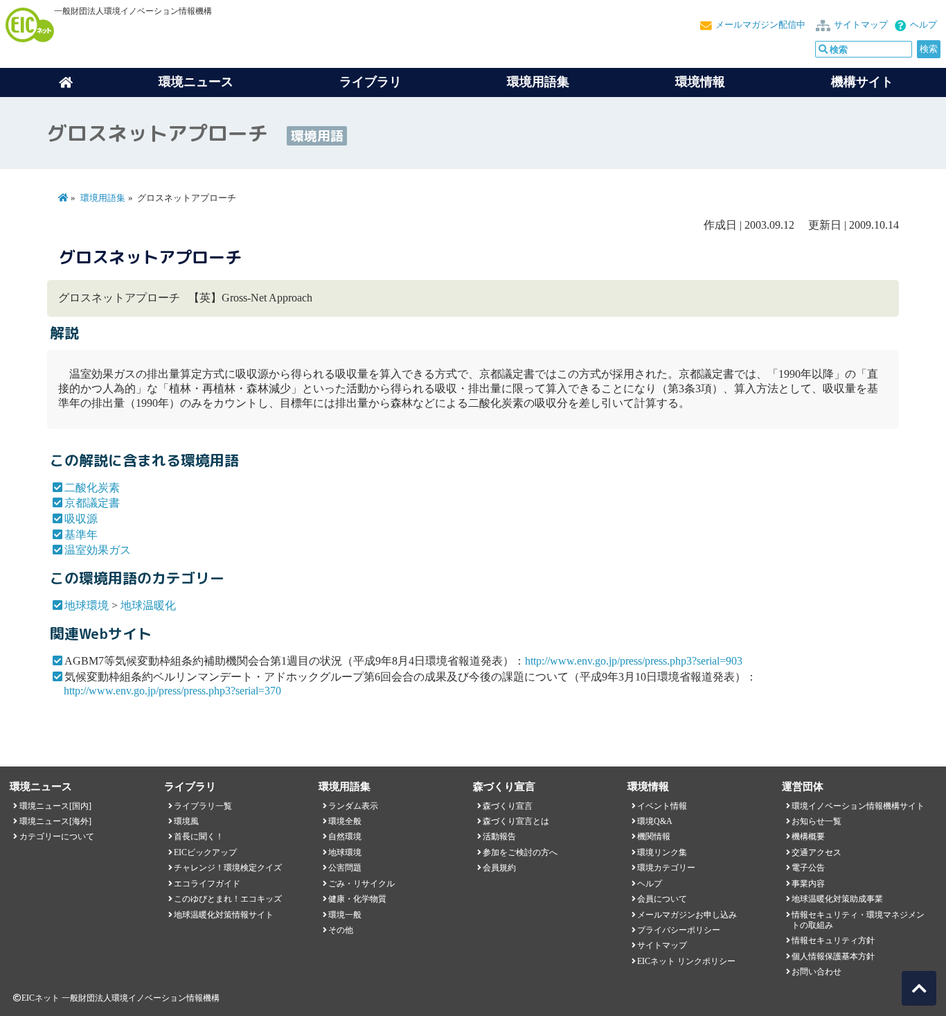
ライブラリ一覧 (203, 806)
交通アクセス (816, 852)
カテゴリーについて (56, 836)
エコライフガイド (207, 883)
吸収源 (81, 519)
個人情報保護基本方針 (833, 956)
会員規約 (499, 868)
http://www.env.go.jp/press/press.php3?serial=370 (172, 691)
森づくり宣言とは (516, 821)
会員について (662, 899)
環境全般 (345, 821)
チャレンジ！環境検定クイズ (228, 868)
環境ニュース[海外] (55, 821)
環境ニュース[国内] (55, 806)
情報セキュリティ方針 (833, 940)
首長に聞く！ (199, 836)
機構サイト (862, 82)
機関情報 (653, 836)
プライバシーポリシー (678, 930)
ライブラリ (370, 82)
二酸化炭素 (92, 487)
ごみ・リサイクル (361, 883)
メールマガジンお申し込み (687, 915)
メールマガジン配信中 (760, 25)
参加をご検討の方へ (520, 852)
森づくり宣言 (508, 806)
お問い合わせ (816, 971)
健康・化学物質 (357, 899)
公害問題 (345, 868)
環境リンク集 (662, 852)
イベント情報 (662, 806)
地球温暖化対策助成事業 (837, 899)
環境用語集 (538, 82)
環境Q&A (654, 821)
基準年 (81, 535)
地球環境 (86, 605)
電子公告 (808, 868)
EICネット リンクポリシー (686, 961)
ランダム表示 (353, 806)
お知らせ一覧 (816, 821)
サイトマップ (861, 25)
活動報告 (499, 836)
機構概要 (808, 836)
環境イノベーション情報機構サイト (858, 806)
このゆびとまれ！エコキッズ (228, 899)
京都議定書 (92, 503)
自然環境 (345, 836)
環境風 (186, 821)
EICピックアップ (205, 852)
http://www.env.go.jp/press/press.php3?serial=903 (633, 661)
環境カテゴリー (666, 868)
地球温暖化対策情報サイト (224, 915)
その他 (340, 930)
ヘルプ (923, 25)
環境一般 (345, 915)
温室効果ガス (97, 550)
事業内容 (808, 883)
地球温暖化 (148, 605)
